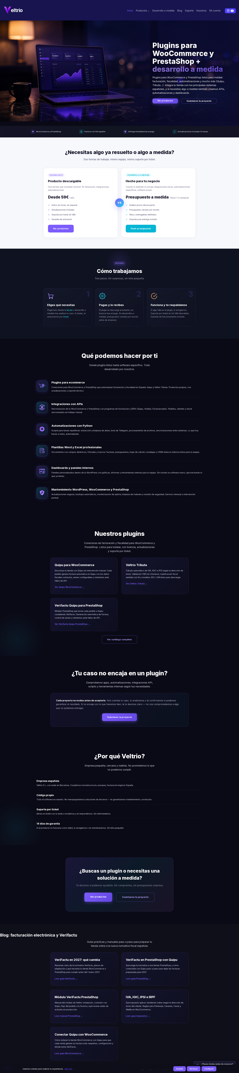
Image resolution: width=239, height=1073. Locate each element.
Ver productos (165, 100)
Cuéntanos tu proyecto (199, 101)
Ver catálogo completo (119, 639)
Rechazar (194, 1069)
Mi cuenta (214, 10)
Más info (68, 1069)
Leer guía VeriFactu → (66, 978)
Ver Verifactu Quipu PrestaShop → (72, 624)
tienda (69, 310)
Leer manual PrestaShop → (69, 1016)
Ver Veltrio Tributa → (136, 583)
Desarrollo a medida (163, 10)
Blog (179, 10)
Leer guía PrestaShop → (138, 978)
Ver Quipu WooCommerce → (69, 587)
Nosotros (201, 10)
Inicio (130, 10)
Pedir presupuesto (141, 228)
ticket (66, 316)
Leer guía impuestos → (138, 1016)
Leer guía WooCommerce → (69, 1053)
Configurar (209, 1069)
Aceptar (179, 1069)
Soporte (189, 10)
